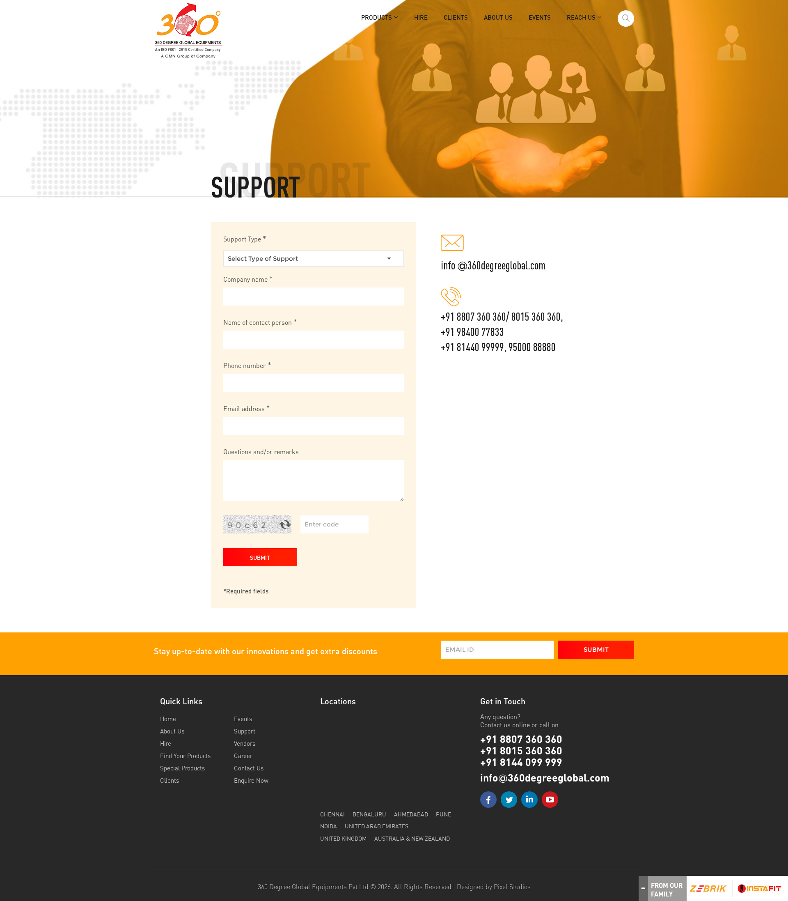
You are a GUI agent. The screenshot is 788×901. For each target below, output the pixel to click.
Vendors (244, 743)
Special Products (182, 768)
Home (168, 719)
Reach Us (581, 17)
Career (243, 756)
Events (540, 17)
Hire (421, 17)
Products (376, 17)
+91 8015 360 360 (521, 750)
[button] (260, 557)
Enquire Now (251, 780)
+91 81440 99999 (472, 347)
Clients (456, 17)
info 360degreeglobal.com (493, 265)
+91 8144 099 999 (521, 761)
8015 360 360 (536, 316)
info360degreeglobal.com (544, 777)
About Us (498, 17)
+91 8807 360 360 (473, 316)
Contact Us (248, 768)
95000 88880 (532, 347)
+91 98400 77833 (472, 332)
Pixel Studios (512, 886)
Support (244, 731)
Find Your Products (185, 756)
